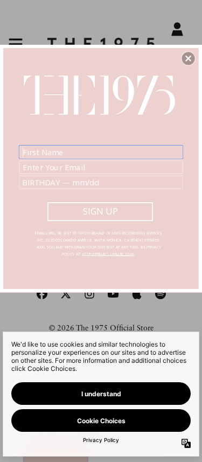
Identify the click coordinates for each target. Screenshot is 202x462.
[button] (188, 58)
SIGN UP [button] (100, 211)
